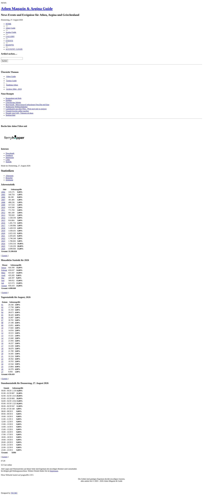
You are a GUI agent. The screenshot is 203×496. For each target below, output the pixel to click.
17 (2, 346)
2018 (3, 228)
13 (2, 336)
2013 (3, 215)
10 (2, 328)
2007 (3, 200)
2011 (3, 210)
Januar (3, 268)
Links (8, 160)
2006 (3, 197)
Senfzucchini (10, 115)
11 (2, 330)
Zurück (4, 256)
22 (2, 359)
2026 (3, 249)
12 (2, 333)
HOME (8, 24)
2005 (3, 195)
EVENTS (9, 41)
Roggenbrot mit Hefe (13, 98)
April (3, 275)
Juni (2, 281)
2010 (3, 207)
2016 (3, 223)
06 (2, 318)
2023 (3, 241)
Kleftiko (9, 100)
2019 (3, 231)
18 (2, 349)
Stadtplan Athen (12, 85)
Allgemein (9, 176)
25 (2, 367)
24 (2, 364)
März (3, 273)
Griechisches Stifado (13, 103)
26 (2, 369)
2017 (3, 226)
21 (2, 356)
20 (2, 354)
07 (2, 320)
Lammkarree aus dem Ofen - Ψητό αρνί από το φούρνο (26, 109)
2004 (3, 192)
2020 (3, 233)
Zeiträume (9, 180)
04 (2, 312)
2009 (3, 205)
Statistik (9, 162)
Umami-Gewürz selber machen (17, 111)
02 (2, 307)
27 (2, 372)
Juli (2, 283)
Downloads (10, 153)
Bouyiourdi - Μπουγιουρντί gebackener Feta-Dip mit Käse (27, 105)
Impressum (10, 158)
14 (2, 338)
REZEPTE (10, 45)
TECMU (14, 493)
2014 (3, 218)
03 (2, 310)
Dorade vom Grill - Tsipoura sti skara (19, 113)
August (4, 286)
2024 (3, 244)
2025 (3, 246)
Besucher (9, 178)
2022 (3, 238)
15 (2, 341)
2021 (3, 236)
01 (2, 305)
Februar (4, 270)
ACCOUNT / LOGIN (14, 49)
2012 (3, 213)
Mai (2, 278)
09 (2, 325)
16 (2, 343)
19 (2, 351)
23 (2, 361)
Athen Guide (10, 28)
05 (2, 315)
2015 (3, 220)
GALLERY (10, 37)
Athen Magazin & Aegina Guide (27, 8)
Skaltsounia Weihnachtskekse (16, 107)
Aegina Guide (11, 32)
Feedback (9, 155)
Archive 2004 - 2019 (14, 89)
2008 (3, 202)
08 (2, 323)
